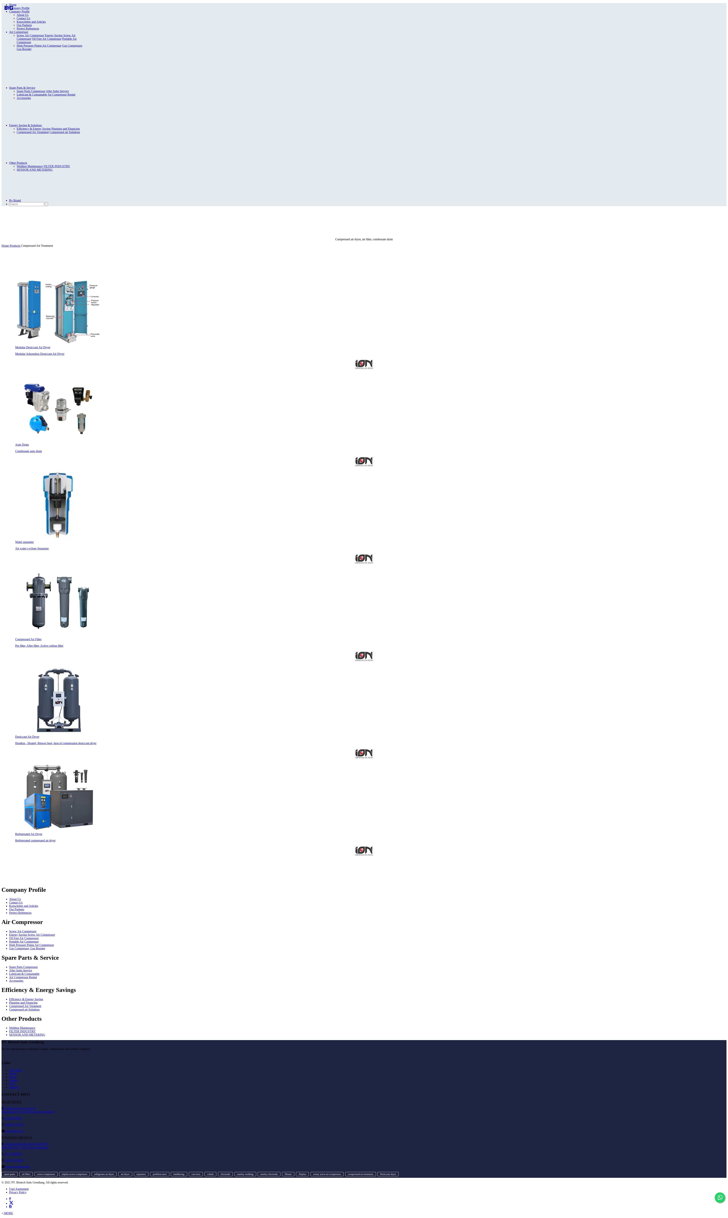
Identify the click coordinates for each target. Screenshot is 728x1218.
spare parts (9, 1174)
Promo (13, 1073)
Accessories (24, 98)
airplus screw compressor (74, 1174)
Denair (288, 1174)
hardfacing (178, 1174)
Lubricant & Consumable (32, 94)
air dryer (125, 1174)
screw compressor (46, 1174)
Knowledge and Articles (31, 21)
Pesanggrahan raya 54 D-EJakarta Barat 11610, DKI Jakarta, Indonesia (28, 1110)
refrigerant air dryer (104, 1174)
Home (12, 4)
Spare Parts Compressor (23, 967)
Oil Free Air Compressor (46, 38)
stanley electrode (269, 1174)
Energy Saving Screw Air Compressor (32, 934)
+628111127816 (14, 1124)
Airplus (302, 1174)
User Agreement (19, 1188)
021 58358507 (13, 1118)
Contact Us (23, 18)
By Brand (15, 200)
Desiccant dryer (388, 1174)
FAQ (12, 1083)
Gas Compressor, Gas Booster (27, 948)
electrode (225, 1174)
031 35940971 (13, 1153)
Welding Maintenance (22, 1027)
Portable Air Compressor (24, 941)
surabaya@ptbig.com (17, 1166)
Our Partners (24, 25)
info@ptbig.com (14, 1131)
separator (141, 1174)
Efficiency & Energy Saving (26, 999)
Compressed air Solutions (64, 132)
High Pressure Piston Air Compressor (39, 45)
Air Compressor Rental (61, 94)
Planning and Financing (23, 1002)
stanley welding (245, 1174)
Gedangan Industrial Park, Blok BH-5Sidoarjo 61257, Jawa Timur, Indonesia (25, 1145)
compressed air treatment (360, 1174)
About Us (22, 15)
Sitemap (14, 1087)
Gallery (13, 1080)
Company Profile (19, 8)
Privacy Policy (18, 1192)
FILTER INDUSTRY (57, 166)
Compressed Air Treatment (33, 132)
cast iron (195, 1174)
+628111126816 (14, 1160)
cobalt (210, 1174)
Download (15, 1070)
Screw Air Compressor (22, 931)
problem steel (160, 1174)
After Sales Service (20, 970)
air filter (26, 1174)
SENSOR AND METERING (35, 169)
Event (12, 1077)
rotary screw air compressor (327, 1174)
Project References (28, 28)
